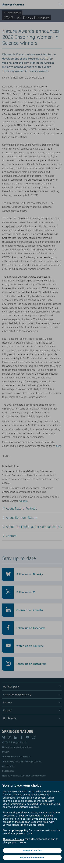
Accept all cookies (32, 850)
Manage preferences (13, 839)
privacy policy (20, 830)
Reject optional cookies (32, 857)
